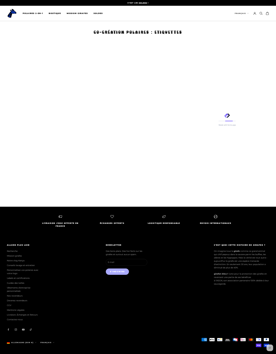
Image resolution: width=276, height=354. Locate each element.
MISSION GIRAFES (77, 13)
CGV (9, 305)
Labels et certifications (18, 278)
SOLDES (143, 3)
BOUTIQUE (55, 13)
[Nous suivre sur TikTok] (30, 329)
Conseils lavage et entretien (21, 265)
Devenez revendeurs (17, 300)
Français (240, 13)
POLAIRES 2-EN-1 (33, 13)
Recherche (12, 251)
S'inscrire (117, 271)
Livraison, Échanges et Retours (22, 314)
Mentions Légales (15, 310)
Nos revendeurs (15, 295)
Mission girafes (14, 256)
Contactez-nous (15, 319)
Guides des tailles (15, 283)
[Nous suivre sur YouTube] (23, 329)
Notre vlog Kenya (15, 260)
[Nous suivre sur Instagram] (15, 329)
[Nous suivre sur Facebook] (8, 329)
